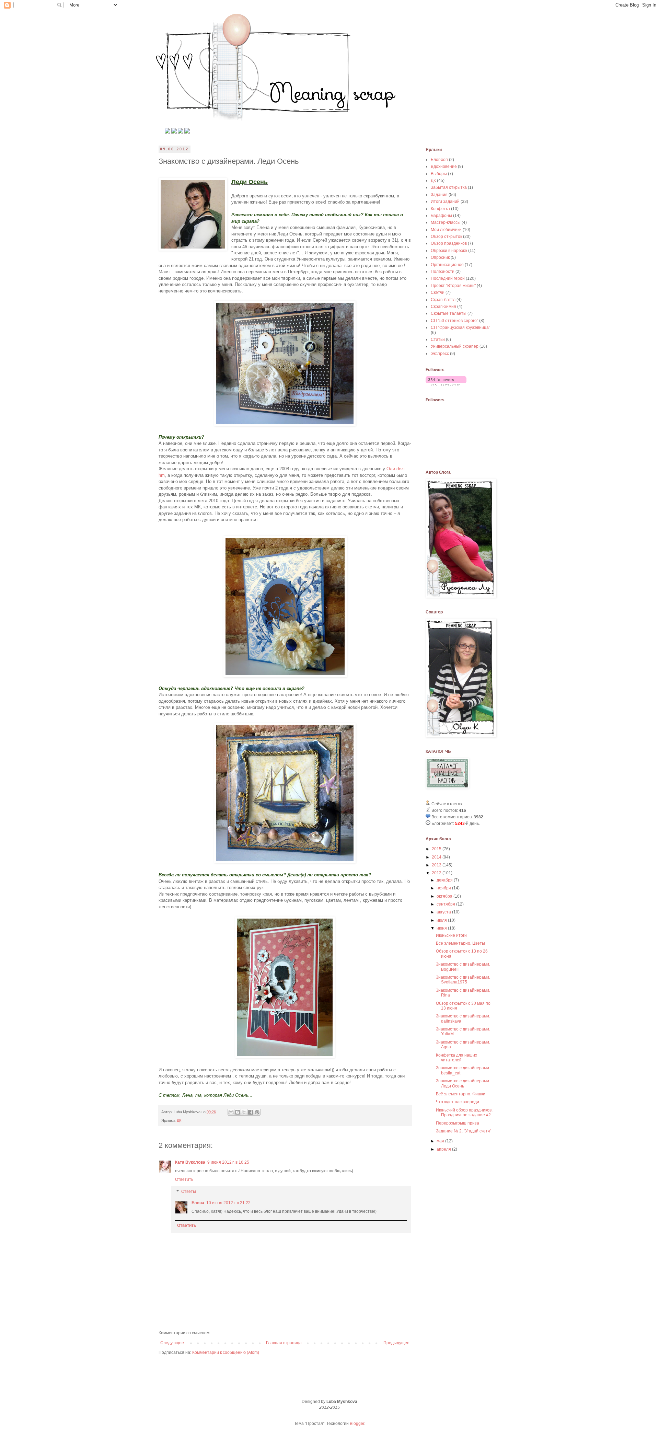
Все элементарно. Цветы (460, 943)
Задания (439, 194)
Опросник (440, 257)
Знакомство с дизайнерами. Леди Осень (463, 1083)
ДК (179, 1120)
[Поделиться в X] (244, 1112)
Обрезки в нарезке (449, 250)
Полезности (442, 271)
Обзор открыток (446, 236)
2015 (437, 848)
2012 (437, 873)
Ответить (184, 1179)
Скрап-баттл (443, 299)
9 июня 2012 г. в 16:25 (228, 1162)
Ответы (188, 1191)
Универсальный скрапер (454, 346)
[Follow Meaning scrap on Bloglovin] (446, 384)
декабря (445, 880)
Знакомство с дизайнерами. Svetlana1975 (463, 979)
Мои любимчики (446, 229)
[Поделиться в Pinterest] (257, 1112)
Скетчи (437, 292)
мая (441, 1141)
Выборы (439, 173)
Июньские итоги (451, 935)
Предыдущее (396, 1342)
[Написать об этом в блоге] (237, 1112)
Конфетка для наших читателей (456, 1057)
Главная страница (284, 1342)
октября (445, 896)
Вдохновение (444, 166)
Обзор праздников (449, 243)
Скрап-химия (443, 306)
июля (442, 920)
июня (442, 928)
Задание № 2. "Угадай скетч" (463, 1131)
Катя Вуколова (190, 1162)
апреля (444, 1149)
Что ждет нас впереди (457, 1101)
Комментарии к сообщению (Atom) (225, 1352)
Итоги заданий (445, 201)
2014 (437, 857)
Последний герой (448, 278)
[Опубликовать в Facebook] (250, 1112)
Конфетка (440, 208)
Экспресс (440, 353)
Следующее (172, 1342)
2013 (437, 865)
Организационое (447, 264)
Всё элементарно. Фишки (460, 1094)
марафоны (441, 215)
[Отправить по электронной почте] (231, 1112)
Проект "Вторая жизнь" (453, 285)
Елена (198, 1202)
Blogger (357, 1423)
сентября (446, 904)
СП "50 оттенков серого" (454, 320)
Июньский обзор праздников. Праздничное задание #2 (464, 1112)
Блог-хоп (439, 159)
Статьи (438, 339)
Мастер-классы (446, 222)
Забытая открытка (449, 187)
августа (444, 912)
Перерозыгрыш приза (457, 1123)
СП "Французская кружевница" (460, 327)
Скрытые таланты (448, 313)
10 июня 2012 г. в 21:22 (228, 1202)
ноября (444, 888)
